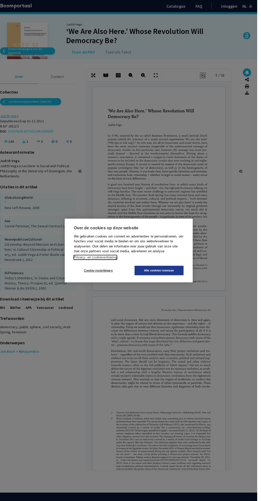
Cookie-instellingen (98, 270)
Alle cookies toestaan (159, 270)
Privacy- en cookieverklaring (95, 257)
